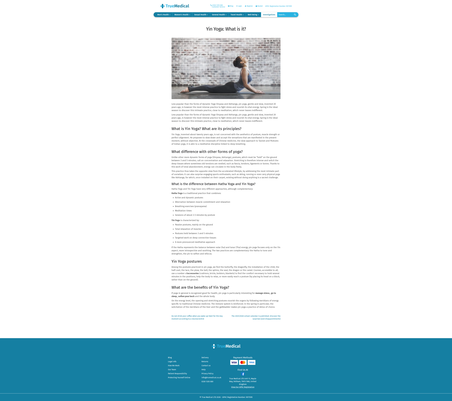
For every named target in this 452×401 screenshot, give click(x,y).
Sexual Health (200, 15)
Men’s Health (163, 15)
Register (249, 6)
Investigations (269, 15)
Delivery (205, 357)
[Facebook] (242, 375)
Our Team (172, 369)
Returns (205, 361)
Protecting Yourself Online (179, 377)
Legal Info (172, 361)
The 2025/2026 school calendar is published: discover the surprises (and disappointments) (255, 317)
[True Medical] (226, 346)
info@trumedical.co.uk (211, 377)
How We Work (173, 365)
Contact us (206, 365)
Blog (231, 6)
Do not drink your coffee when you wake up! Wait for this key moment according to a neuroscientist (197, 317)
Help (204, 369)
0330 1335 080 (207, 381)
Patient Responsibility (177, 373)
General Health (218, 15)
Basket (260, 6)
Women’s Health (181, 15)
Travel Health (236, 15)
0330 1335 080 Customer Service (218, 6)
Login (239, 6)
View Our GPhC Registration (242, 387)
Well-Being (252, 15)
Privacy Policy (207, 373)
